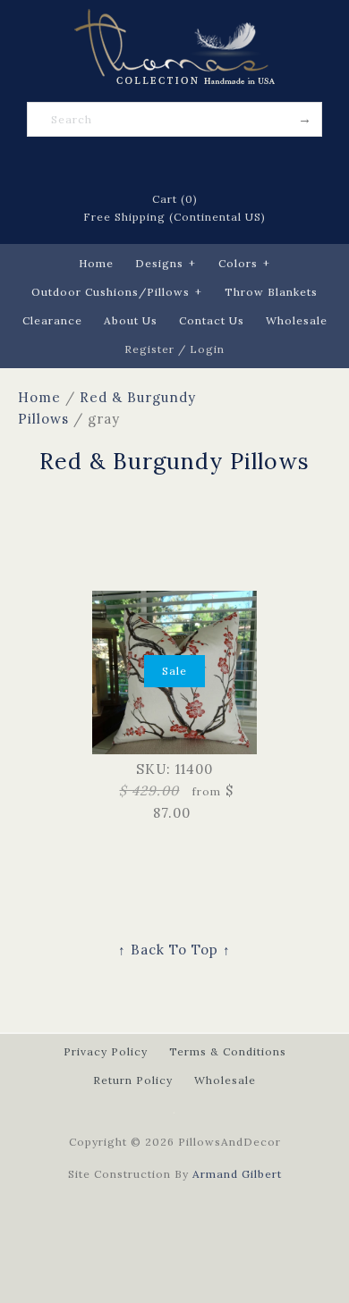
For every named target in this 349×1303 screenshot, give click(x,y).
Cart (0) (175, 199)
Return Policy (133, 1080)
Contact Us (211, 320)
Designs (165, 263)
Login (207, 349)
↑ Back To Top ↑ (174, 949)
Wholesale (297, 320)
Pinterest (174, 164)
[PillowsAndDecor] (174, 19)
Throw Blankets (271, 291)
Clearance (52, 320)
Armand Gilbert (237, 1174)
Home (96, 263)
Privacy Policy (106, 1051)
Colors (244, 263)
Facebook (128, 164)
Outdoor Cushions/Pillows (116, 291)
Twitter (151, 164)
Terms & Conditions (227, 1051)
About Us (130, 320)
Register (149, 349)
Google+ (198, 164)
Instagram (221, 164)
